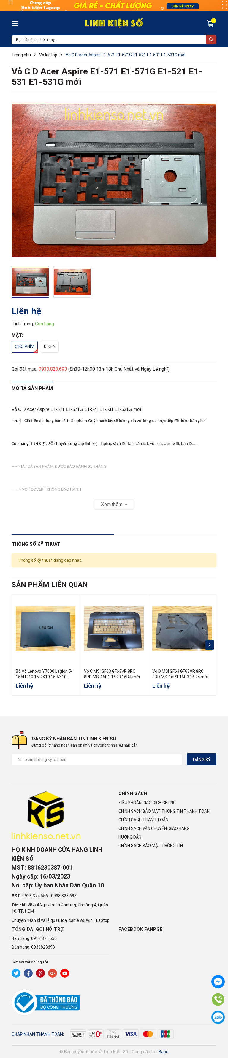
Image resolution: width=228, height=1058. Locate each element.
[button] (209, 644)
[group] (114, 180)
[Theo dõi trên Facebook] (28, 973)
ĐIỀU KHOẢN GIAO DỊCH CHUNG (147, 802)
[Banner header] (114, 5)
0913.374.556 (35, 895)
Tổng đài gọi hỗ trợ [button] (38, 929)
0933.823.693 (53, 369)
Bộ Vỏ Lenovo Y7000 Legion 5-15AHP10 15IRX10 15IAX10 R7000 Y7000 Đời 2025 (44, 677)
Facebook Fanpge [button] (140, 929)
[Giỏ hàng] (211, 23)
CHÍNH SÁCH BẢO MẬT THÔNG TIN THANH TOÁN (164, 811)
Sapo (164, 1051)
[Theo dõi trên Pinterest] (40, 973)
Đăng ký (201, 759)
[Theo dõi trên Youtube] (64, 973)
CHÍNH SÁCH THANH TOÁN (143, 819)
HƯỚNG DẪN (129, 837)
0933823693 (43, 947)
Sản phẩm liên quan (50, 584)
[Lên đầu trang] (217, 1029)
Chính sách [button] (132, 793)
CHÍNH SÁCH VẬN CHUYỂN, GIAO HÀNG (153, 828)
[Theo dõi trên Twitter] (16, 973)
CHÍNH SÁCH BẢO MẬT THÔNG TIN (150, 845)
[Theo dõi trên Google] (52, 973)
